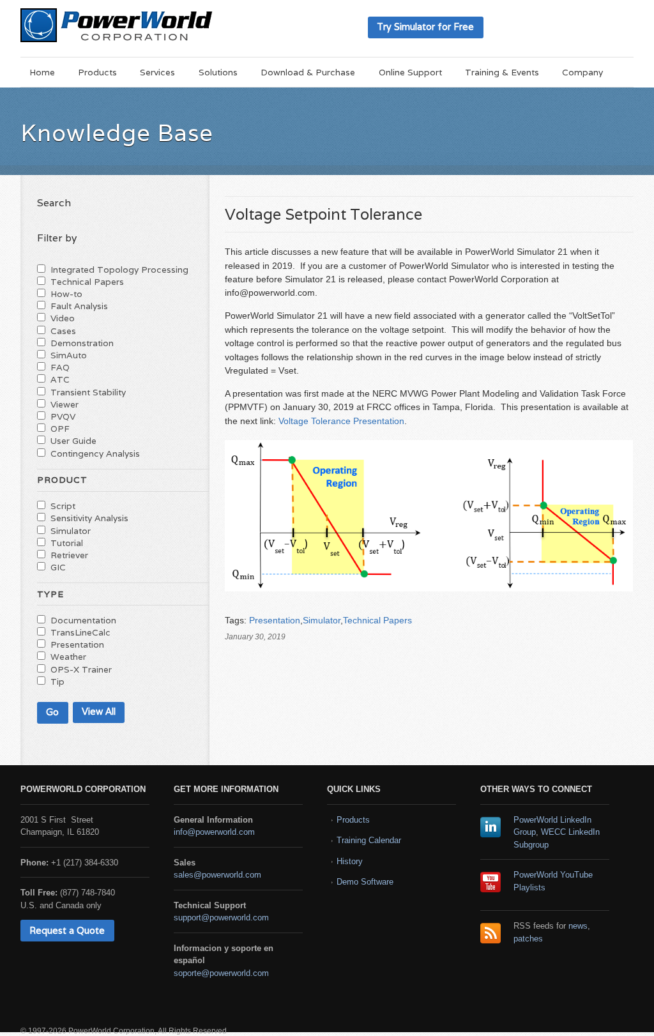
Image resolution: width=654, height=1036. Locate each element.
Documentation (83, 620)
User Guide (73, 440)
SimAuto (68, 355)
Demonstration (82, 343)
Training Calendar (369, 840)
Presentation (274, 620)
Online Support (410, 72)
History (350, 861)
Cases (63, 331)
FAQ (60, 367)
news (578, 926)
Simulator (321, 620)
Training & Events (502, 72)
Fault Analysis (79, 306)
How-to (66, 294)
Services (157, 72)
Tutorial (66, 543)
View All (99, 711)
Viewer (64, 404)
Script (62, 506)
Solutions (218, 72)
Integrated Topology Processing (119, 269)
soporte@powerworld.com (221, 973)
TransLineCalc (80, 632)
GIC (58, 567)
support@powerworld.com (221, 917)
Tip (57, 681)
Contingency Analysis (95, 453)
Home (42, 72)
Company (582, 72)
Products (97, 72)
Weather (68, 656)
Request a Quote (67, 930)
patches (528, 938)
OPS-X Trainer (81, 669)
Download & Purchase (308, 72)
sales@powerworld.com (217, 875)
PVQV (62, 416)
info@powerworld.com (214, 832)
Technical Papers (377, 620)
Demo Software (365, 882)
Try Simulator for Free (425, 26)
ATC (60, 379)
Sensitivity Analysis (89, 518)
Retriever (69, 555)
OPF (60, 428)
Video (62, 318)
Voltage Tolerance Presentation (341, 421)
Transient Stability (88, 392)
